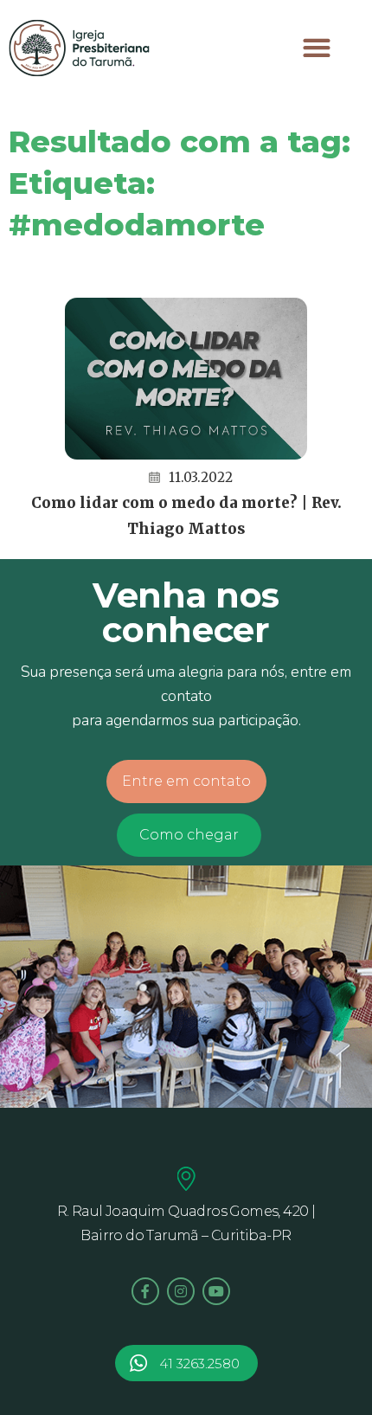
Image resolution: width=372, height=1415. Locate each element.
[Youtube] (216, 1291)
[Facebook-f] (145, 1291)
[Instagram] (181, 1291)
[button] (316, 48)
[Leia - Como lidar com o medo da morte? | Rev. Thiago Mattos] (186, 379)
